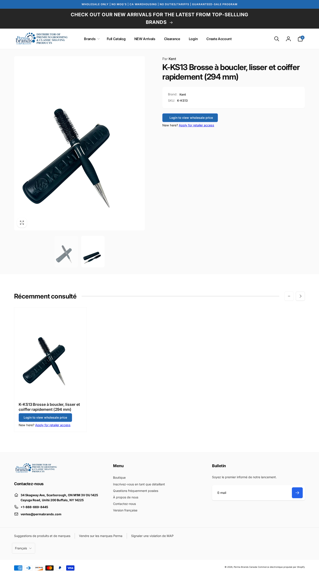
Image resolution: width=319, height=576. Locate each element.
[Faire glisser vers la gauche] (289, 296)
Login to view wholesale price (191, 117)
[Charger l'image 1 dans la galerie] (66, 251)
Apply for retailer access (196, 125)
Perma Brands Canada (245, 567)
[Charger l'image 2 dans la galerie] (93, 251)
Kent (169, 59)
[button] (91, 39)
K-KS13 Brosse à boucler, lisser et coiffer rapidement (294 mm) (49, 407)
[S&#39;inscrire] (297, 492)
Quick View (50, 388)
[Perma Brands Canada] (36, 472)
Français (21, 548)
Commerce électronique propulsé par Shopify (281, 567)
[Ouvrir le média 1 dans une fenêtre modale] (79, 143)
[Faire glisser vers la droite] (300, 296)
